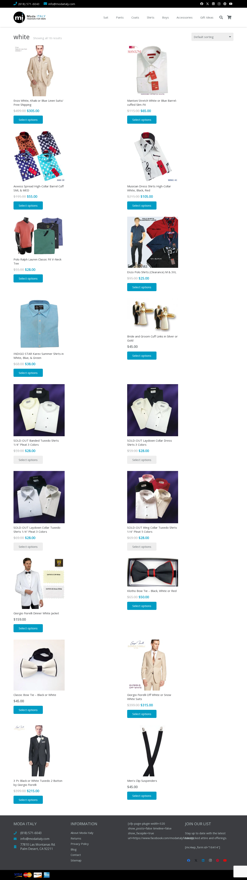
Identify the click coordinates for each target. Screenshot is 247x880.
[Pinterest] (225, 4)
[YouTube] (230, 4)
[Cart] (229, 17)
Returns (76, 838)
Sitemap (76, 860)
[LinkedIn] (213, 4)
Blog (74, 849)
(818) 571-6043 (30, 833)
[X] (207, 4)
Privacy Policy (80, 844)
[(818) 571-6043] (17, 833)
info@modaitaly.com (34, 839)
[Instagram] (219, 4)
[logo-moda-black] (30, 17)
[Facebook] (202, 4)
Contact (76, 855)
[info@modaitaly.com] (17, 838)
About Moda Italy (82, 833)
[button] (221, 17)
